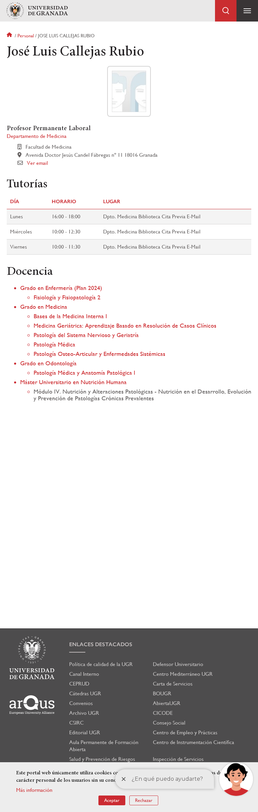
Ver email (37, 163)
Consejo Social (169, 722)
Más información (34, 790)
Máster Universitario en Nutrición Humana (73, 381)
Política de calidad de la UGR (101, 664)
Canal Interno (84, 674)
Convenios (81, 703)
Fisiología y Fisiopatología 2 (67, 297)
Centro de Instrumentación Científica (193, 742)
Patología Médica (54, 344)
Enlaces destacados (100, 644)
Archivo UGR (84, 713)
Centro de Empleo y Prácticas (185, 732)
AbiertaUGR (166, 703)
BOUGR (162, 693)
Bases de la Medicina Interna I (70, 316)
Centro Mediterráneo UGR (183, 674)
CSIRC (76, 722)
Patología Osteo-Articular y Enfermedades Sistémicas (99, 353)
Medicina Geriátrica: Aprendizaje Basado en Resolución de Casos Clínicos (125, 325)
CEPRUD (79, 683)
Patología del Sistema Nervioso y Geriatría (86, 334)
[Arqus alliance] (31, 704)
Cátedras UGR (85, 693)
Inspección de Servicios (178, 759)
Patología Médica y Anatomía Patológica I (84, 372)
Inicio (10, 35)
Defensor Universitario (178, 664)
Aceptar (112, 800)
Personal (25, 35)
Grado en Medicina (43, 306)
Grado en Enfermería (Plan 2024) (61, 287)
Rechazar (144, 800)
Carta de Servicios (172, 683)
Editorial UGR (84, 732)
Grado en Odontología (48, 363)
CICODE (163, 713)
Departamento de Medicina (37, 136)
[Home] (37, 11)
